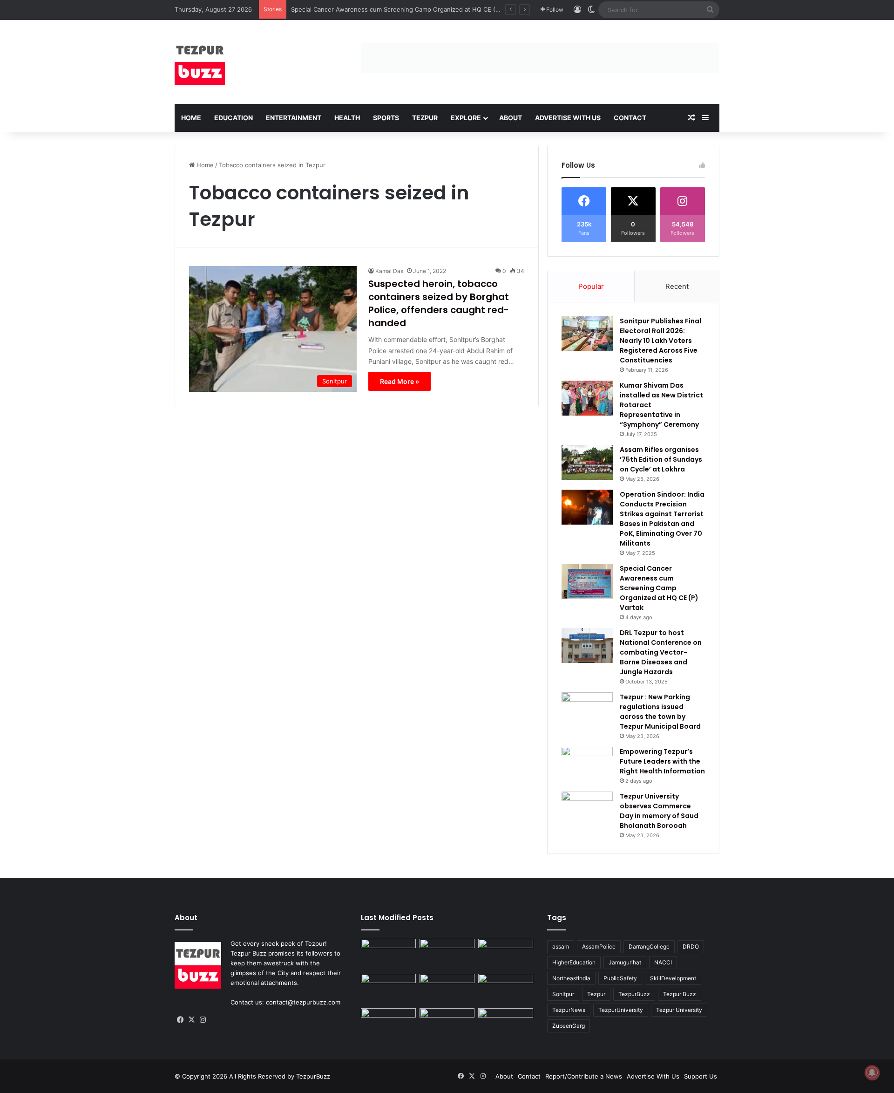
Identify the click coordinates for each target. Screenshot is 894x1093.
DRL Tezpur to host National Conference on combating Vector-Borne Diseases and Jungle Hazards (661, 652)
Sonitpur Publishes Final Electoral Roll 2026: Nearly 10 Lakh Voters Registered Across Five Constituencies (660, 340)
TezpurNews (568, 1009)
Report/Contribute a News (583, 1076)
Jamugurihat (625, 962)
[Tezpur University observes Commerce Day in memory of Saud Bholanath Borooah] (587, 809)
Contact (630, 118)
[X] (191, 1019)
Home (191, 118)
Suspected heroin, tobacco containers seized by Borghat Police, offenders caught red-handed (438, 303)
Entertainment (293, 118)
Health (347, 118)
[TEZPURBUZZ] (200, 62)
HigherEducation (574, 962)
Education (233, 118)
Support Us (700, 1076)
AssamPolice (599, 946)
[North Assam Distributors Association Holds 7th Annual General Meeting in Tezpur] (388, 1023)
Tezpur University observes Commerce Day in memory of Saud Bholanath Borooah (659, 811)
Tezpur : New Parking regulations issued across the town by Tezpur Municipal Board (660, 711)
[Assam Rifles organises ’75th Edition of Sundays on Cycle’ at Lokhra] (587, 462)
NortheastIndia (571, 978)
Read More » (399, 381)
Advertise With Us (568, 118)
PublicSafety (620, 978)
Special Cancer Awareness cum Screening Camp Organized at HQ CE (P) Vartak (406, 9)
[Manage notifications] (872, 1072)
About (510, 118)
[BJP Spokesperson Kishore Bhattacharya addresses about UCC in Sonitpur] (388, 989)
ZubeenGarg (568, 1025)
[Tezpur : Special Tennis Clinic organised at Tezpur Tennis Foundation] (505, 954)
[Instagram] (202, 1019)
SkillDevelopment (673, 978)
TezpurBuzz (634, 994)
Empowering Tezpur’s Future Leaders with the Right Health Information (662, 761)
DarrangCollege (649, 946)
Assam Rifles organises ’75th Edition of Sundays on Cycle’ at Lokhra (661, 459)
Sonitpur (563, 994)
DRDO (691, 946)
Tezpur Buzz (679, 994)
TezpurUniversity (620, 1009)
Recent (677, 286)
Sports (386, 118)
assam (560, 946)
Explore (466, 118)
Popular (591, 286)
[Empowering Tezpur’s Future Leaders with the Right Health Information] (587, 764)
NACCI (663, 962)
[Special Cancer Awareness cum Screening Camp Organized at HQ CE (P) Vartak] (587, 581)
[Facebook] (180, 1019)
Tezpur (425, 118)
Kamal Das (389, 270)
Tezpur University (679, 1009)
